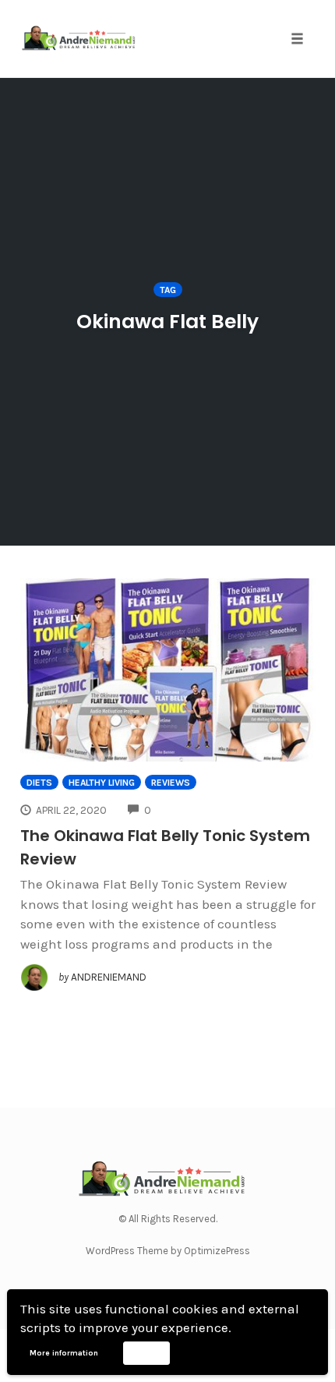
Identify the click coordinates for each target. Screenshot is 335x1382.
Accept (146, 1352)
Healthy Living (102, 782)
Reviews (170, 782)
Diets (39, 782)
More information (64, 1353)
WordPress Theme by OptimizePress (168, 1251)
